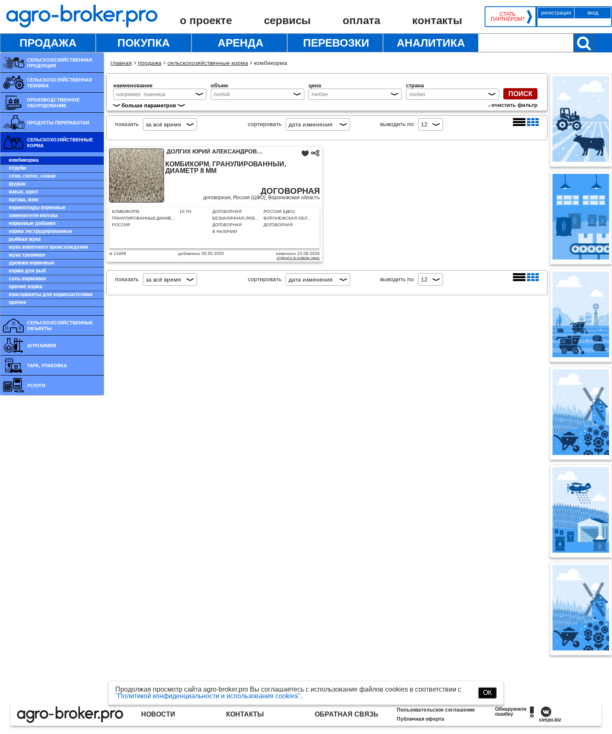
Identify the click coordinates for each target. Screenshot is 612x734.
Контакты (437, 20)
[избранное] (306, 155)
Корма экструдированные (40, 231)
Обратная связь (346, 714)
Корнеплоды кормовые (37, 207)
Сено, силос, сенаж (32, 176)
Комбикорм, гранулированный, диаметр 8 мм (225, 167)
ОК (487, 692)
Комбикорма (24, 160)
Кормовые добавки (32, 223)
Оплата (361, 20)
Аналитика (431, 43)
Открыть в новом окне (298, 257)
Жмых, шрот (23, 192)
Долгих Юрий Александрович (216, 151)
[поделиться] (315, 155)
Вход (592, 13)
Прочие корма (25, 286)
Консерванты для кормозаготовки (50, 294)
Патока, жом (23, 200)
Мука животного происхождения (48, 247)
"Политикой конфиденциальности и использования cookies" (208, 695)
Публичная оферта (420, 719)
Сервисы (287, 20)
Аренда (241, 43)
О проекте (206, 20)
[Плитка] (533, 124)
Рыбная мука (25, 239)
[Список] (520, 124)
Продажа (48, 43)
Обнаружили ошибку (510, 711)
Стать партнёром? (507, 17)
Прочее (17, 302)
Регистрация (556, 13)
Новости (158, 714)
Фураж (17, 184)
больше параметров (149, 105)
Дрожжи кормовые (32, 263)
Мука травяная (27, 255)
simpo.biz (550, 720)
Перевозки (336, 43)
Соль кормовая (27, 279)
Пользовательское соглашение (436, 709)
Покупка (143, 43)
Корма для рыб (27, 271)
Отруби (17, 168)
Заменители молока (33, 215)
